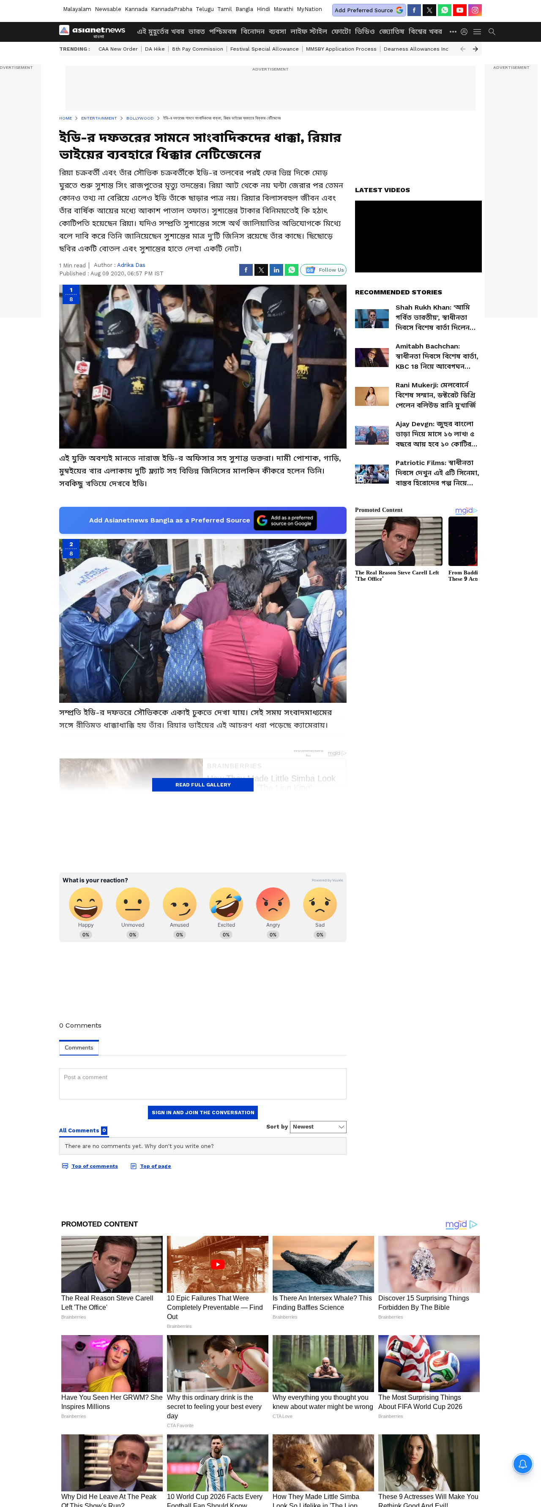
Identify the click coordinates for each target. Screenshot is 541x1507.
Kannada (136, 9)
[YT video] (460, 10)
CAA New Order (118, 49)
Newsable (108, 9)
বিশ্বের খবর (425, 31)
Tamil (224, 9)
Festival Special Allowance (264, 49)
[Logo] (95, 31)
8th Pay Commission (197, 49)
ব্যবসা (277, 31)
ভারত (197, 31)
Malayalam (77, 9)
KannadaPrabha (171, 9)
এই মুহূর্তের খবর (160, 31)
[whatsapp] (444, 10)
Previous (462, 49)
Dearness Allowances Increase (423, 49)
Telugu (205, 9)
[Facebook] (414, 10)
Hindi (263, 9)
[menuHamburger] (477, 31)
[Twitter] (429, 10)
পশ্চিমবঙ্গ (223, 31)
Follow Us (331, 270)
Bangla (244, 9)
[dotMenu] (453, 31)
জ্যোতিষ (391, 31)
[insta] (475, 10)
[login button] (466, 31)
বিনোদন (253, 31)
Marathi (283, 9)
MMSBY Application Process (341, 49)
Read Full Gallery (203, 785)
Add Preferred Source (364, 10)
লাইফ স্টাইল (308, 31)
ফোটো (341, 31)
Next (475, 49)
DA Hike (155, 49)
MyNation (309, 9)
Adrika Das (131, 265)
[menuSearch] (492, 31)
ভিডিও (365, 31)
